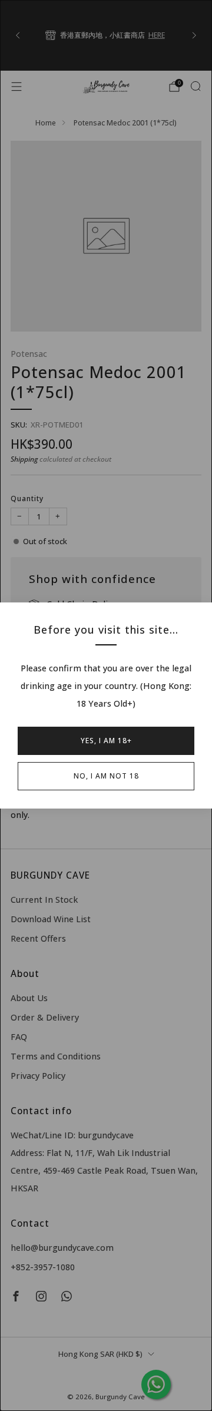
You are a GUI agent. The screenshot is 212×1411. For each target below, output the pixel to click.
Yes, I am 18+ (106, 741)
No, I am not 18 (106, 776)
